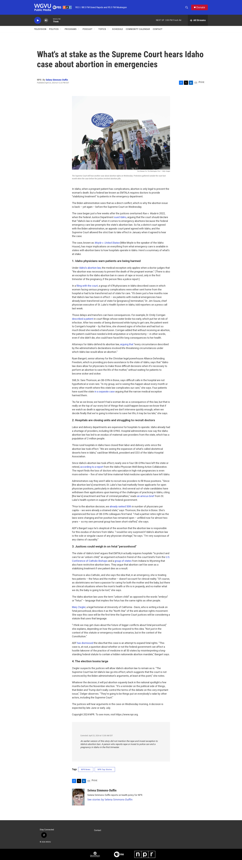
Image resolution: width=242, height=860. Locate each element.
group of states (123, 560)
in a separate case (105, 391)
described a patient (82, 318)
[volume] (46, 20)
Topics (102, 29)
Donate (200, 7)
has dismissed (85, 642)
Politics (54, 29)
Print (201, 82)
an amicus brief (145, 496)
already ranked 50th (120, 506)
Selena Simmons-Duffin (57, 79)
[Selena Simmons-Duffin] (78, 797)
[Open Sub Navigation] (61, 29)
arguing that (126, 344)
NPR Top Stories (105, 769)
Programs (71, 29)
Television (40, 29)
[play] (37, 20)
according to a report (91, 466)
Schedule (117, 29)
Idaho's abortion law (90, 267)
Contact (157, 29)
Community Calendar (138, 29)
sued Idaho (120, 217)
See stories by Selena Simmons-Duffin (109, 799)
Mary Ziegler (79, 607)
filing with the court (87, 285)
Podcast (87, 29)
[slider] (50, 20)
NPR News (85, 769)
